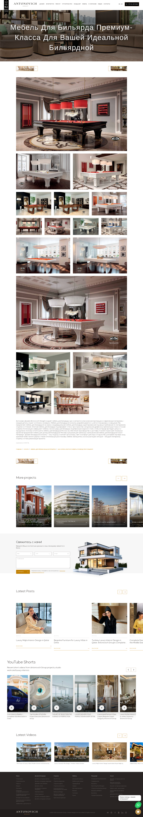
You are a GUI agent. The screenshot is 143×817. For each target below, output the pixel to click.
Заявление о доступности (23, 803)
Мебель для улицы (77, 781)
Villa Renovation (39, 791)
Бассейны (94, 783)
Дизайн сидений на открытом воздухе (59, 795)
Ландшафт (94, 776)
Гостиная (75, 793)
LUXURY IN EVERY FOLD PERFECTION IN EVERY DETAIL (85, 715)
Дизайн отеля (39, 786)
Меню (17, 776)
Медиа (18, 786)
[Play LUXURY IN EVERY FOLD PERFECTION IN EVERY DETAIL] (85, 693)
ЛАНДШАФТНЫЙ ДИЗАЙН (98, 779)
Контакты (19, 788)
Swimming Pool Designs (97, 786)
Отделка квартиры (59, 781)
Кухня (74, 795)
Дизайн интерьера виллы (42, 779)
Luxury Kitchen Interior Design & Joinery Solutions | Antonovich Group (130, 717)
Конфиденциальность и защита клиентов (23, 795)
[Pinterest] (126, 813)
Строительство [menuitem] (67, 4)
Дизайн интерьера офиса (42, 796)
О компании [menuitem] (92, 4)
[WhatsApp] (138, 805)
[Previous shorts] (128, 670)
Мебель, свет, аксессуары (117, 788)
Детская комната (77, 788)
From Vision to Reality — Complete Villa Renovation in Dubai (17, 717)
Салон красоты (39, 794)
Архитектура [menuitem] (50, 4)
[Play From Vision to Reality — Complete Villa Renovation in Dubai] (17, 693)
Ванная (74, 790)
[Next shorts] (133, 670)
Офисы (74, 786)
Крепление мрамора (59, 797)
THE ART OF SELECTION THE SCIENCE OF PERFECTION (62, 715)
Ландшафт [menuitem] (77, 4)
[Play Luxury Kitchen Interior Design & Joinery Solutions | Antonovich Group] (130, 693)
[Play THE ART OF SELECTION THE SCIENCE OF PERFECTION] (62, 693)
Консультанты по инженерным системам (60, 789)
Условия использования (22, 797)
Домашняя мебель (77, 779)
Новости (18, 783)
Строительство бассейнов (98, 788)
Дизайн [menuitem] (42, 4)
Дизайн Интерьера (40, 776)
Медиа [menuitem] (100, 4)
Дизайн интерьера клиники (43, 799)
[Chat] (138, 812)
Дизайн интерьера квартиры (43, 781)
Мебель (74, 776)
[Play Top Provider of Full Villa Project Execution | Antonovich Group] (40, 693)
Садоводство (95, 781)
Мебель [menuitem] (84, 4)
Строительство (20, 781)
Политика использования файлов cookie (23, 801)
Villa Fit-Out (57, 779)
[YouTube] (108, 813)
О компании (19, 779)
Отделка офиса (58, 783)
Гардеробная (76, 783)
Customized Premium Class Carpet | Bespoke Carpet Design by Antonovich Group (106, 717)
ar (122, 4)
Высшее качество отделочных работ (115, 783)
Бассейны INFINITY (96, 790)
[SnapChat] (119, 813)
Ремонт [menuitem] (58, 4)
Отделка (56, 776)
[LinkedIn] (122, 813)
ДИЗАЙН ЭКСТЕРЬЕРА (41, 783)
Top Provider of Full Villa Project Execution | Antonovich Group (40, 717)
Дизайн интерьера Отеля (117, 796)
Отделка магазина (59, 786)
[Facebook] (115, 813)
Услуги (112, 776)
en (119, 4)
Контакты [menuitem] (107, 4)
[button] (118, 478)
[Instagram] (111, 813)
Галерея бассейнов (96, 795)
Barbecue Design (58, 791)
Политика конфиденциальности (22, 791)
